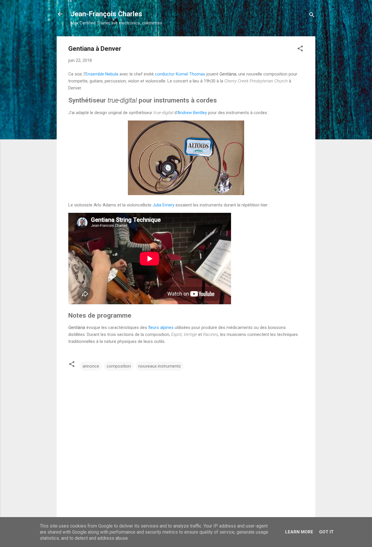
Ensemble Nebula (101, 74)
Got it (326, 532)
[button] (300, 49)
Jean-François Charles (106, 14)
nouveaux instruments (159, 366)
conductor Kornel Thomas (180, 74)
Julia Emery (163, 205)
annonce (91, 366)
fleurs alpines (161, 327)
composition (119, 366)
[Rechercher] (311, 16)
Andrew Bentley (192, 112)
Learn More (299, 532)
